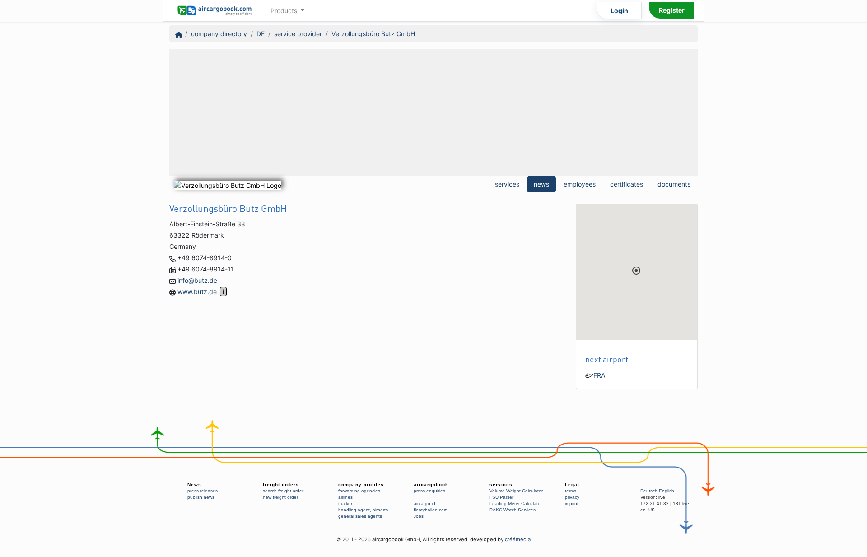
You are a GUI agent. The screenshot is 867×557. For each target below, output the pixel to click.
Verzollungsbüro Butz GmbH (373, 33)
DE (260, 33)
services (507, 184)
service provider (298, 33)
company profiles (361, 484)
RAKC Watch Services (512, 509)
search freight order (283, 490)
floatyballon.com (430, 509)
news (541, 184)
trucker (345, 503)
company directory (219, 33)
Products (284, 10)
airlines (345, 497)
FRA (599, 375)
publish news (200, 497)
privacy (572, 497)
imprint (571, 503)
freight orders (281, 484)
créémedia (518, 539)
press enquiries (429, 490)
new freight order (280, 497)
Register (672, 10)
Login (619, 10)
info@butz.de (197, 280)
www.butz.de (197, 291)
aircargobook (431, 484)
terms (570, 490)
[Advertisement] (433, 112)
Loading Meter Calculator (515, 503)
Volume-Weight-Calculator (516, 490)
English (666, 490)
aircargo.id (424, 503)
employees (580, 184)
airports (380, 509)
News (194, 484)
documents (673, 184)
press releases (202, 490)
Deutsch (648, 490)
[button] (636, 271)
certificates (626, 184)
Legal (572, 484)
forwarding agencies (359, 490)
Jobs (419, 516)
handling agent (354, 509)
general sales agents (360, 516)
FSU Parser (501, 497)
